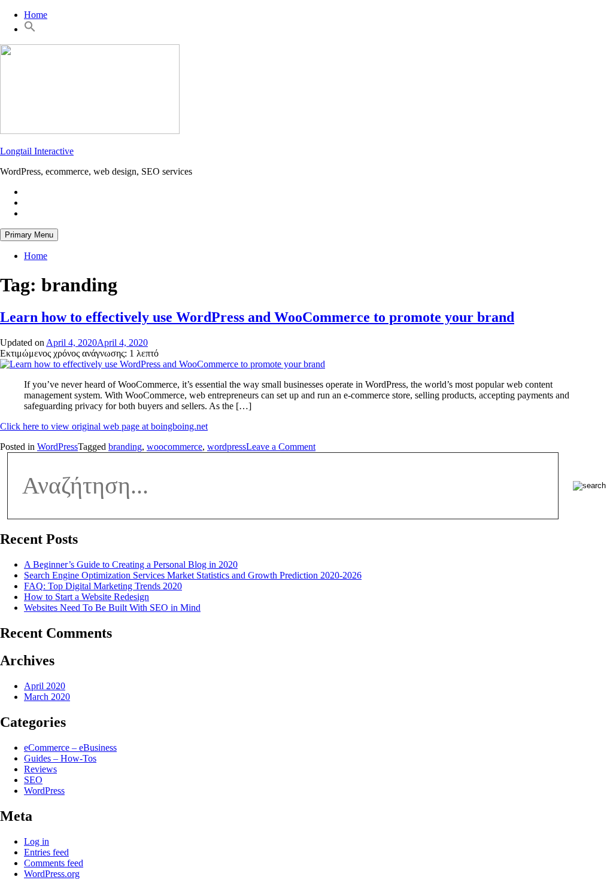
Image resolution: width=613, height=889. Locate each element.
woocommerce (174, 447)
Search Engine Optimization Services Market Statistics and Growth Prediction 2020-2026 (193, 575)
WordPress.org (52, 874)
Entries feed (46, 852)
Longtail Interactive (37, 151)
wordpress (226, 447)
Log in (36, 841)
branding (125, 447)
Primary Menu (29, 234)
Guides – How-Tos (60, 758)
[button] (30, 29)
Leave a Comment (280, 447)
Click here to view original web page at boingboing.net (104, 426)
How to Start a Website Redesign (86, 597)
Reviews (40, 769)
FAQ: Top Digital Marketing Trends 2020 (103, 586)
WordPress (57, 447)
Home (35, 15)
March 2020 (47, 697)
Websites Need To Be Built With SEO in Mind (112, 607)
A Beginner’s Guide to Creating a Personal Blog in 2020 (131, 564)
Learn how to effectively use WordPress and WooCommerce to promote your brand (257, 317)
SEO (33, 780)
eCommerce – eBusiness (70, 747)
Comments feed (53, 863)
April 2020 (44, 686)
